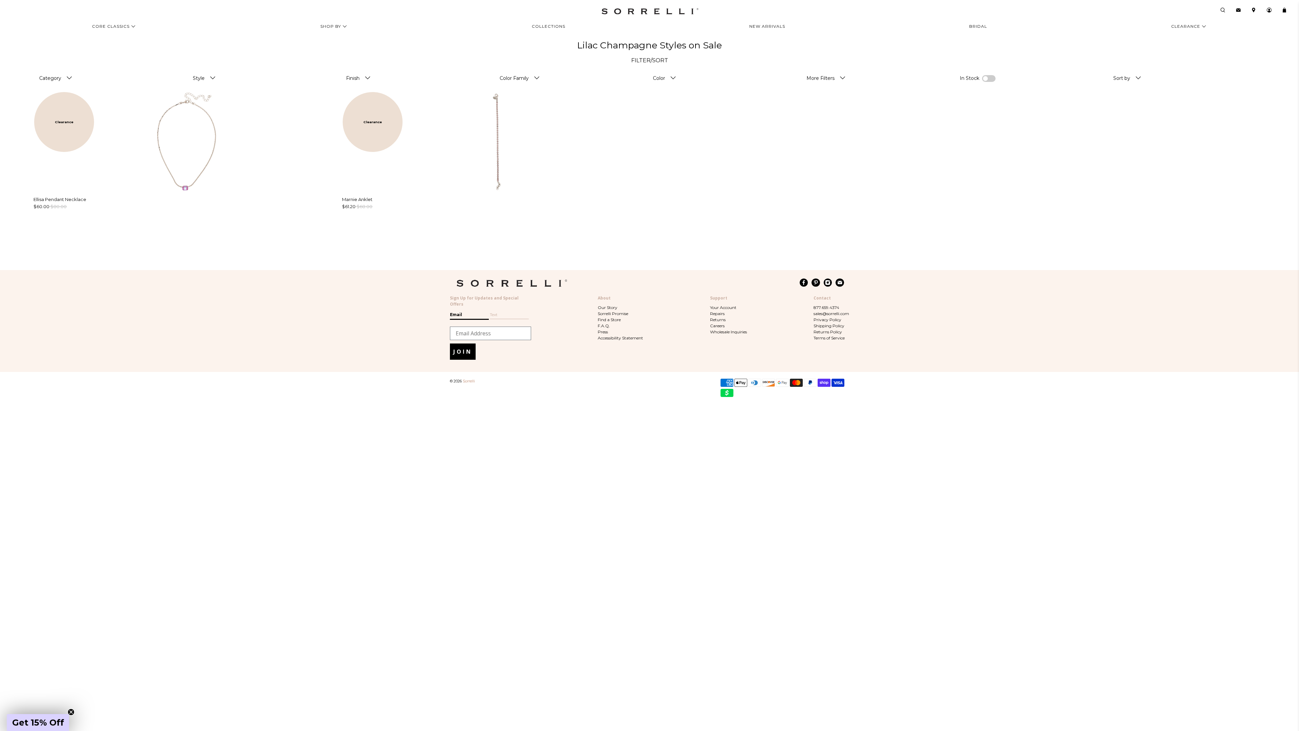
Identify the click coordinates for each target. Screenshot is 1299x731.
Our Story (607, 307)
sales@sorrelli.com (831, 313)
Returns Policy (828, 331)
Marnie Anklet (357, 199)
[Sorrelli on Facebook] (804, 283)
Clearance (1185, 26)
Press (603, 331)
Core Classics (111, 26)
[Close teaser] (71, 712)
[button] (38, 722)
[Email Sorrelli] (840, 283)
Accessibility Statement (620, 337)
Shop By (330, 26)
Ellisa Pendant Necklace (59, 199)
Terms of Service (829, 337)
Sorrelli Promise (613, 313)
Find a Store (609, 319)
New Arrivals (767, 26)
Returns (718, 319)
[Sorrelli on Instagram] (828, 283)
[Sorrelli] (649, 11)
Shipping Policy (829, 325)
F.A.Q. (604, 325)
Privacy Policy (827, 319)
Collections (548, 26)
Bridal (978, 26)
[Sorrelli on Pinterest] (816, 283)
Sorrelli (469, 381)
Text (494, 314)
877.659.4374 (826, 307)
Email (456, 314)
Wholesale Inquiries (728, 331)
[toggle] (69, 78)
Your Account (723, 307)
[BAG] (1284, 10)
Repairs (717, 313)
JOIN (462, 351)
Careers (717, 325)
